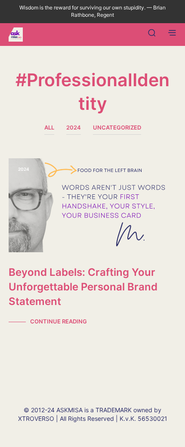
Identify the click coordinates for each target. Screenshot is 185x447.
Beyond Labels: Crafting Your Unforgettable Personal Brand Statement (83, 287)
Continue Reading (58, 321)
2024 (73, 127)
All (49, 127)
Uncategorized (117, 127)
